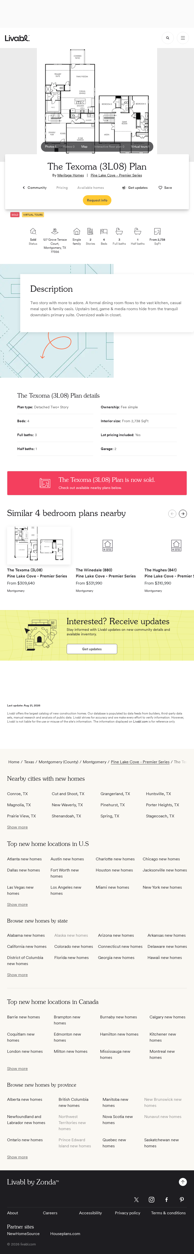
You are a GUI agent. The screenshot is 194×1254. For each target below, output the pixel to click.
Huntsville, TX (158, 793)
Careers (50, 1213)
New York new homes (162, 887)
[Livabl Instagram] (152, 1200)
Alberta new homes (24, 1099)
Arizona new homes (116, 935)
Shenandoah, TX (66, 816)
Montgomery (94, 761)
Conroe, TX (17, 793)
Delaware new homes (167, 946)
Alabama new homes (26, 935)
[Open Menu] (183, 38)
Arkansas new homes (167, 935)
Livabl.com (140, 721)
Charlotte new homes (115, 859)
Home (13, 761)
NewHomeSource (23, 1233)
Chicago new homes (161, 859)
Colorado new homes (73, 946)
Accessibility (90, 1213)
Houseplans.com (65, 1233)
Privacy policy (127, 1213)
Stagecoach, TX (160, 816)
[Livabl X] (136, 1200)
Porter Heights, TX (162, 804)
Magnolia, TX (19, 804)
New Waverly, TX (67, 804)
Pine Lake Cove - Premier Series (116, 175)
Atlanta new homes (24, 859)
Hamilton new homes (119, 1034)
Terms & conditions (168, 1213)
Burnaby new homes (118, 1017)
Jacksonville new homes (165, 870)
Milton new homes (70, 1051)
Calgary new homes (167, 1017)
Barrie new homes (23, 1017)
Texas (29, 761)
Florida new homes (71, 957)
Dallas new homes (23, 870)
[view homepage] (17, 38)
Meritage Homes (70, 175)
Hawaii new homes (165, 957)
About (12, 1213)
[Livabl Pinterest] (182, 1200)
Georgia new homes (116, 957)
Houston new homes (114, 870)
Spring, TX (110, 816)
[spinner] (168, 38)
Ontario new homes (25, 1139)
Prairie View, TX (21, 816)
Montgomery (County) (58, 761)
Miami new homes (112, 887)
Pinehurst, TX (113, 804)
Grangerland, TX (115, 793)
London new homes (25, 1051)
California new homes (26, 946)
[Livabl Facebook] (167, 1200)
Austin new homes (67, 859)
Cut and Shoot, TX (68, 793)
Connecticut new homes (120, 946)
